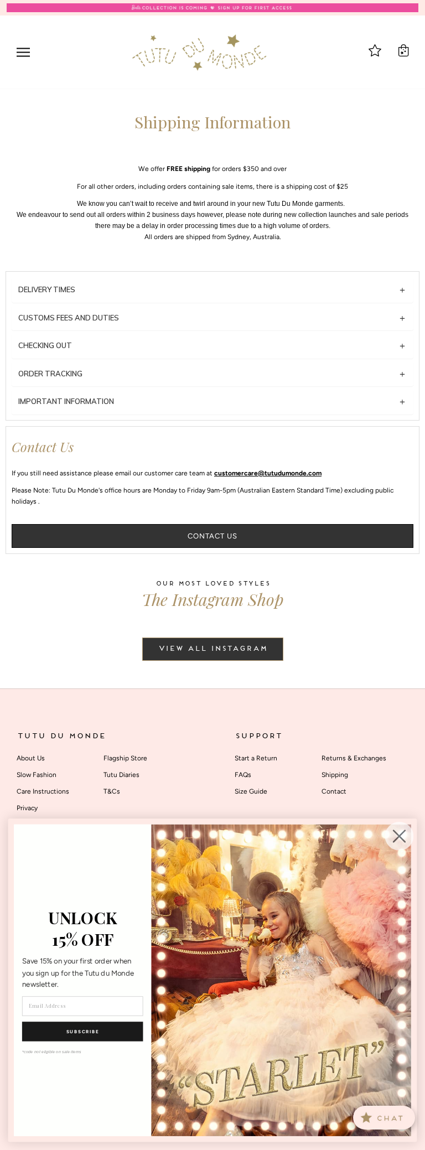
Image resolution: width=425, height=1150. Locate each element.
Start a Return (256, 758)
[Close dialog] (399, 836)
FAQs (243, 775)
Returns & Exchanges (354, 758)
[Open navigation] (23, 52)
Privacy (27, 808)
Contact (334, 791)
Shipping (335, 775)
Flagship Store (125, 758)
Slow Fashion (36, 775)
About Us (31, 758)
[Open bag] (403, 50)
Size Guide (251, 791)
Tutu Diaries (121, 775)
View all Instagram (212, 649)
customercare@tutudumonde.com (268, 473)
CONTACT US (212, 536)
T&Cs (111, 791)
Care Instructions (43, 791)
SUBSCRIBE (82, 1031)
